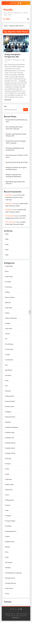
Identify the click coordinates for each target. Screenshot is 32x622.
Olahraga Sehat (9, 500)
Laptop (7, 474)
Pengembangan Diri (10, 531)
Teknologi (8, 568)
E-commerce (8, 287)
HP (6, 339)
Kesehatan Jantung (10, 443)
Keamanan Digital (10, 401)
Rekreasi (7, 547)
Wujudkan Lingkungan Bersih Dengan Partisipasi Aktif (16, 135)
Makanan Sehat (9, 484)
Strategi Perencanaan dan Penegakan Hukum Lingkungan (16, 142)
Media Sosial (8, 490)
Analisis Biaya (9, 266)
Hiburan (7, 334)
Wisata (7, 594)
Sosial (6, 557)
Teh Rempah (8, 562)
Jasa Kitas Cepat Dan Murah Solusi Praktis (17, 162)
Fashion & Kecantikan (11, 318)
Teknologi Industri (10, 578)
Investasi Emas (9, 360)
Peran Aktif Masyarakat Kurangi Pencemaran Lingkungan (14, 128)
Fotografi (7, 323)
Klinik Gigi (8, 458)
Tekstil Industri (9, 588)
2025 (6, 239)
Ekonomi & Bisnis (10, 297)
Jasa (6, 365)
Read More (7, 100)
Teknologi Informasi (10, 583)
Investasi (7, 354)
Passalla (8, 9)
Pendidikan (8, 526)
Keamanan (8, 391)
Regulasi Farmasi (9, 542)
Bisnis (6, 271)
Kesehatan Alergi (10, 432)
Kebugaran (8, 412)
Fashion (7, 313)
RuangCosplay (9, 216)
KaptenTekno (8, 195)
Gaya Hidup (8, 328)
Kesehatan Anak (9, 438)
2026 (6, 234)
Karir (6, 386)
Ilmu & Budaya (9, 344)
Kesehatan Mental (10, 448)
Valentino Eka (9, 203)
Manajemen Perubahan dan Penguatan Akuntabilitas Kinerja (16, 168)
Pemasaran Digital (10, 521)
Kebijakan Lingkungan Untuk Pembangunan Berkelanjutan (13, 175)
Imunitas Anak (9, 349)
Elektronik (8, 302)
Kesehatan (8, 422)
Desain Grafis (9, 276)
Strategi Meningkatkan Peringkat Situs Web (12, 55)
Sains (6, 552)
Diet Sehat (8, 282)
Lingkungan (8, 479)
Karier (7, 380)
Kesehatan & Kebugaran (11, 427)
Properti (7, 536)
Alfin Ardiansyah (10, 222)
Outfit (6, 510)
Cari (5, 106)
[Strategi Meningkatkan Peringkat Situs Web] (16, 43)
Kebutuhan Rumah (10, 417)
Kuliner (7, 469)
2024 (6, 244)
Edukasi (7, 292)
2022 (6, 255)
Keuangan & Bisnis (10, 453)
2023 (6, 250)
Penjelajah (8, 210)
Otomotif (7, 505)
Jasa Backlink (8, 370)
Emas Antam (8, 308)
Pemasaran (8, 50)
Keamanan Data (9, 396)
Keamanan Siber (9, 406)
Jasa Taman (8, 375)
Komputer (8, 464)
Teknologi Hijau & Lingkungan (13, 573)
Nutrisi (7, 495)
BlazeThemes (16, 617)
